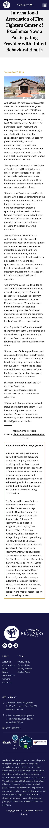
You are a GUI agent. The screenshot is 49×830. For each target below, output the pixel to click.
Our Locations (8, 665)
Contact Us (7, 682)
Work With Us (8, 675)
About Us (6, 661)
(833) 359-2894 (26, 4)
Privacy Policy (24, 661)
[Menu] (45, 5)
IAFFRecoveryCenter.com (21, 389)
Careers (6, 678)
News (5, 672)
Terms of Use (24, 665)
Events (5, 668)
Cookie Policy (24, 672)
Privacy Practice (25, 668)
